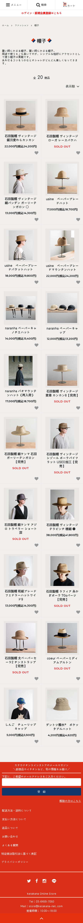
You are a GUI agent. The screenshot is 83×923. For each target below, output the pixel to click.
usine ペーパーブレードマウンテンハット (62, 267)
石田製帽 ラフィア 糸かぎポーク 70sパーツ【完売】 (62, 595)
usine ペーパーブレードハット (62, 201)
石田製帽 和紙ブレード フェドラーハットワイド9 (20, 595)
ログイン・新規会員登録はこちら (41, 13)
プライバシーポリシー (14, 862)
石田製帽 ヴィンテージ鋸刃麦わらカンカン (20, 138)
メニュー (16, 4)
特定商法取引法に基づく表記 (18, 853)
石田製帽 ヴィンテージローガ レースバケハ (62, 138)
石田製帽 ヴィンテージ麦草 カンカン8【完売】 (62, 393)
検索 (43, 4)
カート (71, 5)
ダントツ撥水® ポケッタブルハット (62, 726)
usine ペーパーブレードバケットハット (20, 267)
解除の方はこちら (70, 801)
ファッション (22, 25)
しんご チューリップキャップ (20, 726)
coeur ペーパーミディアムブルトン (62, 660)
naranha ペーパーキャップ (62, 330)
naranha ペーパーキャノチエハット (20, 330)
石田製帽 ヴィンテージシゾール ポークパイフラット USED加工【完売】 (62, 460)
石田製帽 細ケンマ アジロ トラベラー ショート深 (20, 528)
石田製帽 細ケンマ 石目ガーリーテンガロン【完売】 (20, 458)
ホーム (5, 25)
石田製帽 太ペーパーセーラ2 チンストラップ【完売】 (20, 662)
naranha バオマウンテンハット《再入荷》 (20, 393)
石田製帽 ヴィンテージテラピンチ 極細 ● (62, 526)
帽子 (36, 25)
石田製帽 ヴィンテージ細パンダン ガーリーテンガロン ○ (20, 202)
